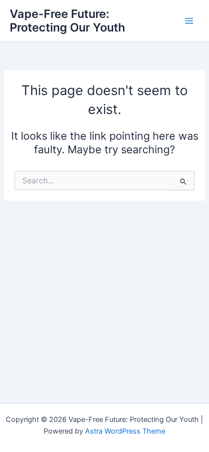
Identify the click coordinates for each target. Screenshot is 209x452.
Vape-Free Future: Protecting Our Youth (67, 20)
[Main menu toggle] (189, 21)
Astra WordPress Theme (125, 431)
